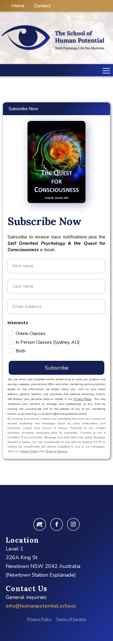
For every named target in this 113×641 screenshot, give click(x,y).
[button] (105, 70)
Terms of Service (56, 451)
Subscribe (56, 367)
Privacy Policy (83, 399)
